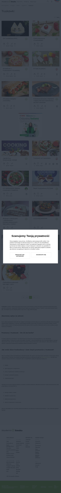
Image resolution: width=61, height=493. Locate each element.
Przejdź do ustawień (19, 255)
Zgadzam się (41, 254)
